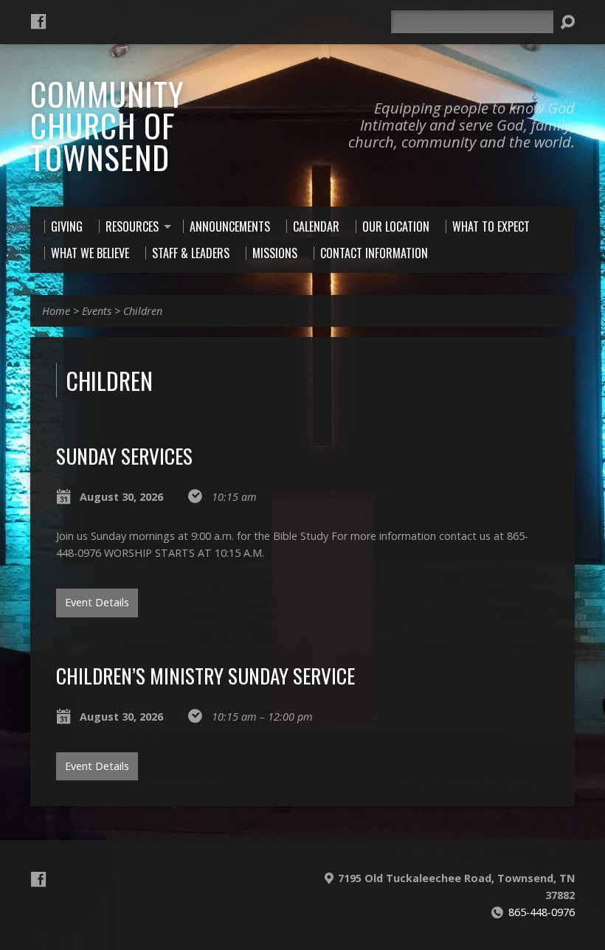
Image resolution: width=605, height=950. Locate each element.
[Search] (567, 22)
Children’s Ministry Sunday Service (205, 675)
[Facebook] (38, 21)
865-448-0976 (541, 912)
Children (142, 311)
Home (56, 311)
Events (96, 311)
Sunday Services (124, 455)
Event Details (97, 602)
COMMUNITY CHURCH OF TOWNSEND (107, 124)
